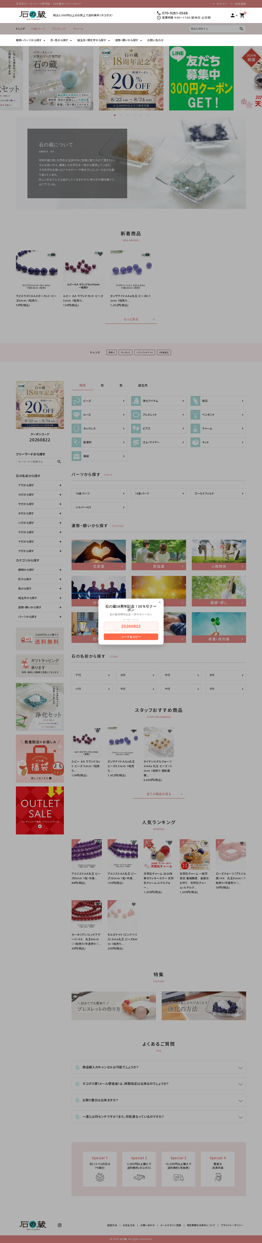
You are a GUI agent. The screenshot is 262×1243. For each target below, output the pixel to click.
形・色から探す (59, 40)
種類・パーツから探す (29, 40)
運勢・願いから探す (126, 40)
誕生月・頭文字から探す (91, 40)
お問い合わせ (155, 40)
